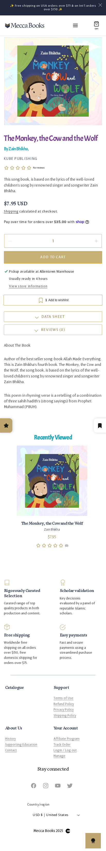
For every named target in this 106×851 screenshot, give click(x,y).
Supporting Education (21, 745)
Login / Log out (65, 750)
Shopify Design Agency (68, 831)
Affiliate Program (67, 739)
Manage (59, 756)
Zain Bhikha (18, 149)
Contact (11, 750)
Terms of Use (63, 698)
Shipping (11, 211)
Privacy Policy (64, 710)
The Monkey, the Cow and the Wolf (52, 523)
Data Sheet (53, 316)
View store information (28, 286)
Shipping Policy (65, 716)
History (10, 739)
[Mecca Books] (24, 25)
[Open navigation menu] (75, 25)
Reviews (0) (53, 329)
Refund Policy (64, 704)
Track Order (62, 745)
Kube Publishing (20, 158)
